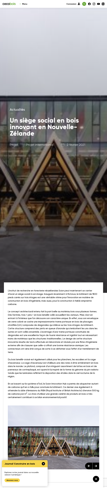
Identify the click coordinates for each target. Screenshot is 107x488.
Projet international (39, 145)
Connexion (71, 4)
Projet (14, 145)
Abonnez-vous (12, 480)
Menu (24, 4)
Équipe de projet (20, 478)
